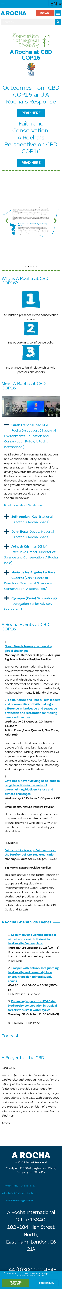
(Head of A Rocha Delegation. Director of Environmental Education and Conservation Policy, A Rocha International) (30, 436)
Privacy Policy (11, 1186)
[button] (3, 3)
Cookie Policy (28, 1186)
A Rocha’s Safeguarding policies (19, 1193)
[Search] (58, 22)
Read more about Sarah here (23, 505)
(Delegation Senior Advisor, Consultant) (30, 604)
